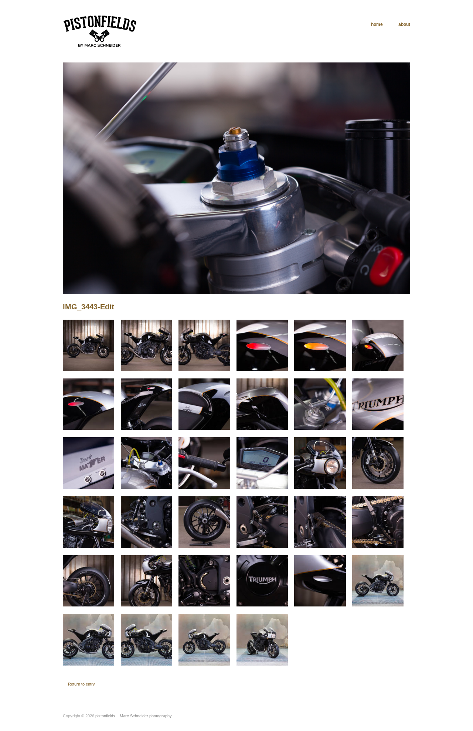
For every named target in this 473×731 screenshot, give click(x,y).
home (377, 24)
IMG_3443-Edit (88, 307)
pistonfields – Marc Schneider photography (133, 716)
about (404, 24)
